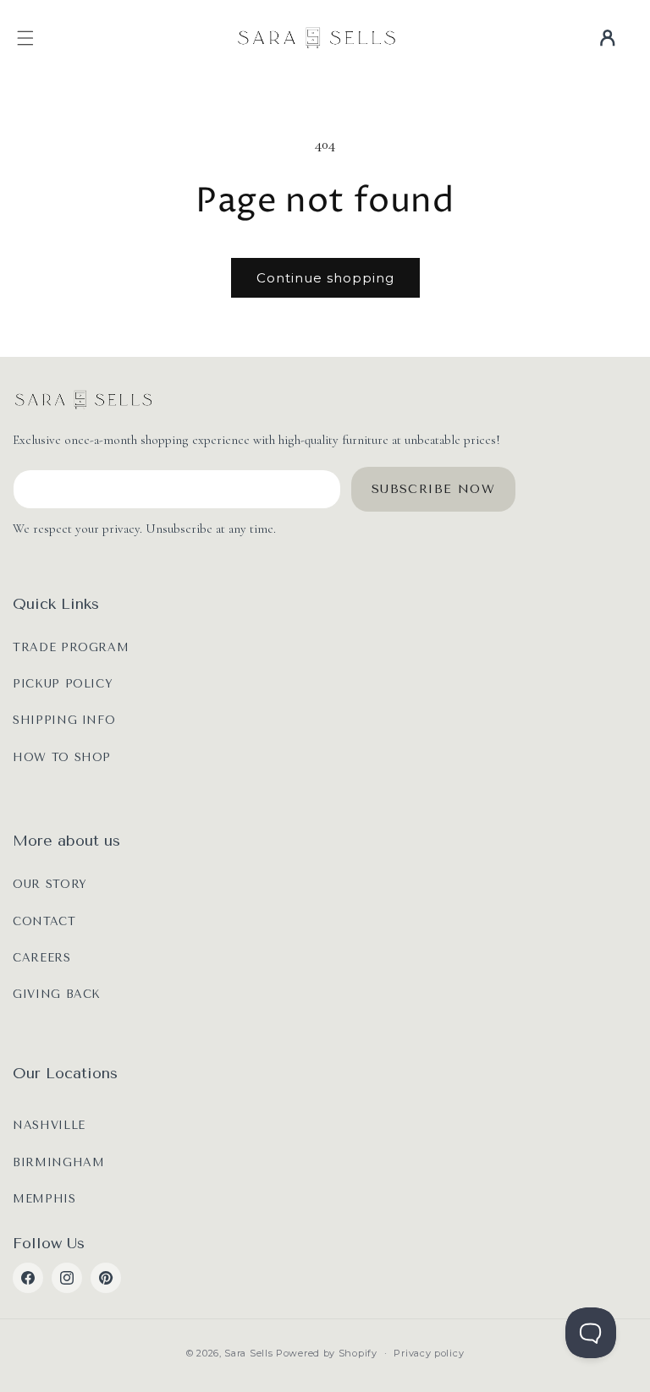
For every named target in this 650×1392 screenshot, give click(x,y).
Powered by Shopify (326, 1353)
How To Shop (62, 757)
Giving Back (57, 994)
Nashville (49, 1125)
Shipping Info (64, 720)
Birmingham (59, 1162)
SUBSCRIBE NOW (433, 489)
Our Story (50, 884)
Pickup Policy (63, 683)
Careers (42, 957)
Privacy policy (429, 1353)
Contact (44, 921)
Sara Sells (248, 1353)
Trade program (71, 647)
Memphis (44, 1198)
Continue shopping (325, 278)
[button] (25, 38)
